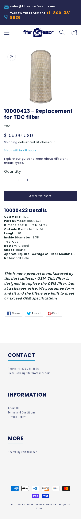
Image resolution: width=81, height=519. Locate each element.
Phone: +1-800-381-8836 (23, 368)
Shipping (10, 142)
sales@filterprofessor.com (32, 6)
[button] (7, 32)
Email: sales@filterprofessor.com (29, 373)
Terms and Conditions (22, 412)
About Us (14, 408)
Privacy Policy (17, 416)
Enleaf (40, 508)
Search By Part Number (22, 452)
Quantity (12, 171)
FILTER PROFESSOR (33, 504)
